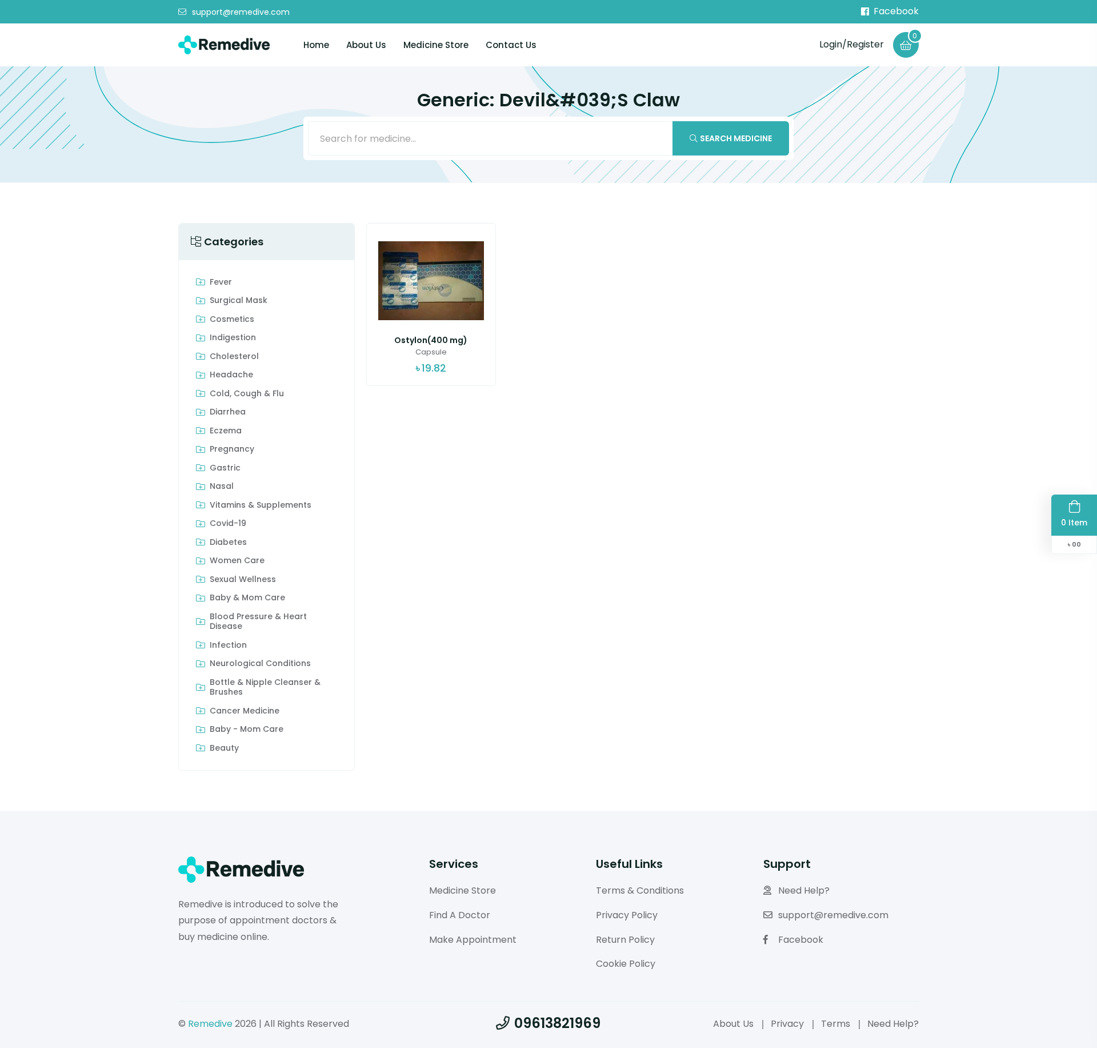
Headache (231, 375)
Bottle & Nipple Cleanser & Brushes (265, 688)
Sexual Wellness (243, 580)
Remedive (210, 1023)
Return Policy (625, 939)
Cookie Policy (625, 963)
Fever (221, 282)
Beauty (224, 748)
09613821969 (557, 1023)
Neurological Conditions (260, 664)
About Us (366, 45)
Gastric (225, 468)
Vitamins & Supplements (260, 505)
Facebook (896, 11)
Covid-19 (228, 524)
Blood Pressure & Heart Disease (258, 622)
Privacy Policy (627, 915)
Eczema (226, 431)
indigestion (233, 338)
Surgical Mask (238, 301)
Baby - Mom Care (246, 729)
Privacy (787, 1023)
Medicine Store (436, 45)
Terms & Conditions (640, 890)
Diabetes (228, 542)
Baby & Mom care (247, 598)
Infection (228, 645)
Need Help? (804, 890)
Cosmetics (232, 319)
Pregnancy (232, 449)
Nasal (222, 486)
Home (316, 45)
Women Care (237, 561)
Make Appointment (473, 939)
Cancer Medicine (244, 711)
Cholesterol (234, 357)
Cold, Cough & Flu (247, 394)
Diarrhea (228, 412)
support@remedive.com (241, 12)
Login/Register (851, 44)
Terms (835, 1023)
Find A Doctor (459, 915)
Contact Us (511, 45)
